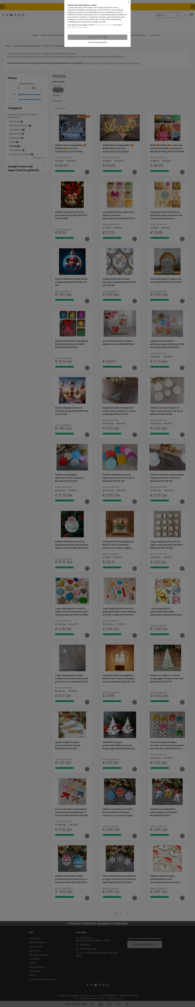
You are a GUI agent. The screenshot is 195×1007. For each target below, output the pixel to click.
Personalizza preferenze (97, 42)
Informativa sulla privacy (78, 27)
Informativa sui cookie (104, 25)
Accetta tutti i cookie (97, 37)
